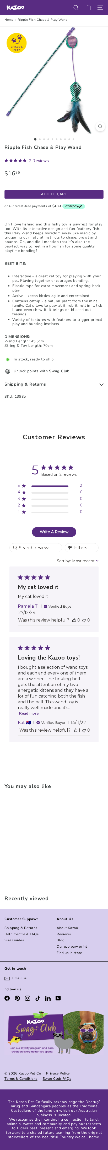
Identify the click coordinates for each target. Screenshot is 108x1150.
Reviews (64, 934)
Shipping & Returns (20, 928)
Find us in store (69, 953)
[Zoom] (100, 126)
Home (9, 19)
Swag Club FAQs (57, 1078)
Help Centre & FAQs (21, 934)
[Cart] (88, 7)
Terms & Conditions (20, 1078)
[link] (26, 161)
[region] (50, 486)
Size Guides (14, 940)
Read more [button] (29, 713)
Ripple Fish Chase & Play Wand (43, 19)
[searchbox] (35, 547)
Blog (61, 940)
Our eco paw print (72, 946)
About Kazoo (67, 928)
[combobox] (78, 561)
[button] (74, 620)
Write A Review (54, 532)
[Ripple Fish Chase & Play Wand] (37, 841)
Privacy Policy (58, 1073)
